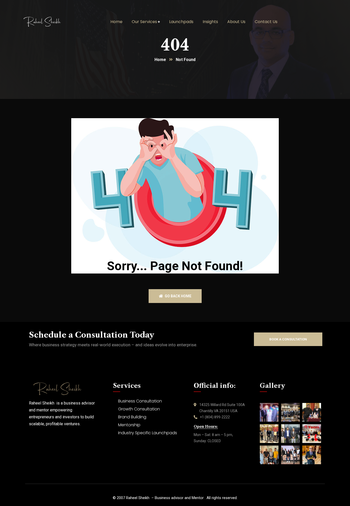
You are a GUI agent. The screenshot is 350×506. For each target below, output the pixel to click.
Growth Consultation (139, 409)
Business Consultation (140, 401)
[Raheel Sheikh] (49, 22)
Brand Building (132, 417)
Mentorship (129, 425)
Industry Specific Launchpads (147, 433)
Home (160, 59)
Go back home (177, 296)
